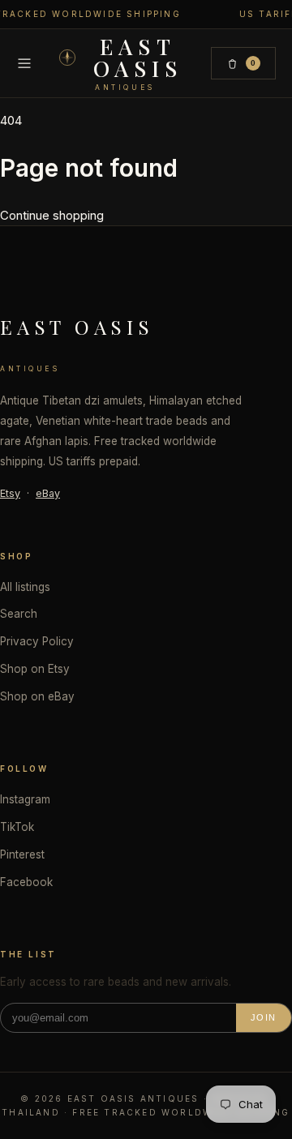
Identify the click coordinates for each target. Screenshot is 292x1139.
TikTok (17, 826)
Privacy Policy (37, 641)
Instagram (25, 799)
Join (264, 1017)
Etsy (10, 493)
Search (18, 613)
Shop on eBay (37, 696)
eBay (48, 493)
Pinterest (22, 854)
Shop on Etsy (35, 668)
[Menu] (24, 63)
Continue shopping (52, 215)
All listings (25, 586)
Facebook (26, 882)
